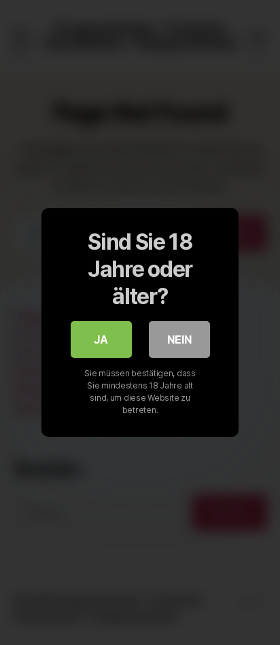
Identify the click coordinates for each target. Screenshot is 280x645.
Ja (101, 339)
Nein (179, 339)
